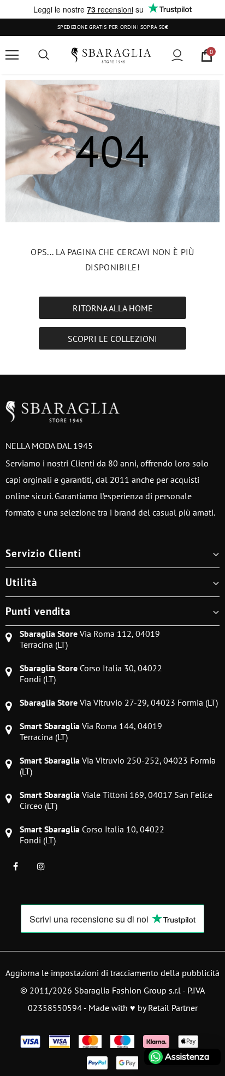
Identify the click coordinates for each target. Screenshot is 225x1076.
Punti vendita (37, 611)
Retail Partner (173, 1007)
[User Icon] (177, 55)
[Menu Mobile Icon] (12, 55)
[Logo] (111, 55)
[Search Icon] (43, 55)
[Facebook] (15, 866)
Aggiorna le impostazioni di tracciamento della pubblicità (112, 972)
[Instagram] (41, 866)
